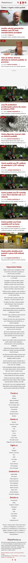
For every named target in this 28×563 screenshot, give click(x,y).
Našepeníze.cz (13, 532)
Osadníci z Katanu (14, 505)
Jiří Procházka (14, 466)
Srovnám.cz (21, 532)
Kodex (22, 552)
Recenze (14, 422)
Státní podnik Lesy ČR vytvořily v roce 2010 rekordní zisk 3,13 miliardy (13, 194)
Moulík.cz (10, 530)
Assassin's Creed (14, 424)
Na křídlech (14, 516)
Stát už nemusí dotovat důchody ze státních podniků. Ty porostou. (14, 59)
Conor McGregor (14, 468)
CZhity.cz (6, 532)
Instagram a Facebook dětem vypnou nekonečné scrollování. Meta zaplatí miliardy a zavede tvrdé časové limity (14, 282)
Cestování (22, 525)
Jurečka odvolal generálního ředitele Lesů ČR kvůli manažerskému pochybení (12, 30)
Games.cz (14, 419)
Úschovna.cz (22, 528)
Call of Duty (14, 437)
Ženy (17, 525)
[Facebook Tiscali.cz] (12, 560)
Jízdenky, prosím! (14, 520)
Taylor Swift (14, 490)
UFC (14, 448)
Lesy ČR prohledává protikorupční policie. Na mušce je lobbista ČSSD (13, 106)
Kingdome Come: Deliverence (14, 442)
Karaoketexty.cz (14, 528)
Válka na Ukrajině (14, 400)
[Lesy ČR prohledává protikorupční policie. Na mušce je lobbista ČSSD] (14, 94)
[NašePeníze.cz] (6, 2)
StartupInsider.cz (14, 534)
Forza (14, 433)
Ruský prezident (14, 407)
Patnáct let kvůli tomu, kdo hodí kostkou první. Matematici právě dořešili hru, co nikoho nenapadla (14, 321)
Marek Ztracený (14, 487)
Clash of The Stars (14, 452)
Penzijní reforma (14, 414)
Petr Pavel (14, 476)
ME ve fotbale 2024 (14, 405)
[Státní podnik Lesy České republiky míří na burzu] (14, 212)
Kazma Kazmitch (14, 481)
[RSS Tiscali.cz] (15, 560)
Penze (3, 40)
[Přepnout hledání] (18, 2)
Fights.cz (14, 445)
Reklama (3, 552)
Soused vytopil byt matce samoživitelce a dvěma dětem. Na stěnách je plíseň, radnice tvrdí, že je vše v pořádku (14, 362)
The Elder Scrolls (14, 440)
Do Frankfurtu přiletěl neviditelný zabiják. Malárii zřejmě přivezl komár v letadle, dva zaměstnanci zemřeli (14, 310)
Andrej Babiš (14, 474)
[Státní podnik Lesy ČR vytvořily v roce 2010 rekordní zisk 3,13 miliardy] (14, 182)
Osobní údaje (17, 552)
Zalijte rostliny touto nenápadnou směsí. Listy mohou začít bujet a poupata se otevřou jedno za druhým (14, 271)
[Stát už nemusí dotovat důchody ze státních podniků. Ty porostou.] (14, 47)
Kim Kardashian (14, 483)
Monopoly (14, 507)
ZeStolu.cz (21, 526)
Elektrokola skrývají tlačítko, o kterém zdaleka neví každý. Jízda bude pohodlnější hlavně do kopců (14, 350)
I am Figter (14, 459)
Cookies (11, 552)
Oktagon (14, 450)
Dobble (14, 509)
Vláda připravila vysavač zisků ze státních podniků (13, 135)
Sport (14, 525)
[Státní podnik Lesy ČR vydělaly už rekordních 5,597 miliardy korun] (14, 153)
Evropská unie (14, 411)
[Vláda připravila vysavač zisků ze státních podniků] (14, 124)
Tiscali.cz (14, 393)
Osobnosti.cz (14, 471)
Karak (14, 518)
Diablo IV (14, 431)
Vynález (14, 416)
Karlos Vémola (14, 463)
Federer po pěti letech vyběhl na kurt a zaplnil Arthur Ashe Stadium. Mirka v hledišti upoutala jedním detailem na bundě (14, 379)
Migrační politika (14, 402)
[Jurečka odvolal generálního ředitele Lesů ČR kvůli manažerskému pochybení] (14, 18)
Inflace (14, 396)
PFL (14, 455)
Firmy (3, 88)
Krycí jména (14, 513)
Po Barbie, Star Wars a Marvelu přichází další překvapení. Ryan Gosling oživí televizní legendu (14, 304)
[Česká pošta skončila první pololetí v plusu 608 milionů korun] (14, 241)
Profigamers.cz (13, 526)
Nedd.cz (5, 530)
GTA (14, 429)
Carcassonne (14, 500)
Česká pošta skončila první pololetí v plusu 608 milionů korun (12, 253)
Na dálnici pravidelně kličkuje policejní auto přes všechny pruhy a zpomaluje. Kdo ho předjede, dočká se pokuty (14, 356)
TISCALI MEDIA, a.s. (16, 556)
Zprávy (10, 525)
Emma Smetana (14, 492)
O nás (13, 557)
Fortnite (14, 435)
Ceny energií (14, 409)
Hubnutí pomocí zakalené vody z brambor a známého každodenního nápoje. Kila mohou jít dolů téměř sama (14, 293)
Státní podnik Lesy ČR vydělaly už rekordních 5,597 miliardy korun (13, 165)
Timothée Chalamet (14, 494)
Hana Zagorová (14, 478)
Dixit (14, 511)
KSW (14, 457)
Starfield (14, 426)
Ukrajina (14, 398)
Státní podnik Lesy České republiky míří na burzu (11, 223)
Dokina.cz (22, 530)
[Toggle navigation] (25, 2)
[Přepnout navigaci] (20, 2)
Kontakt (3, 554)
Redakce (7, 552)
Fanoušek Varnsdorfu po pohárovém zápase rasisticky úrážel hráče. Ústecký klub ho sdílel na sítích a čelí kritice (14, 327)
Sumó (14, 461)
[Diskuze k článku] (19, 64)
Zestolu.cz (14, 497)
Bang (14, 502)
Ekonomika (4, 11)
